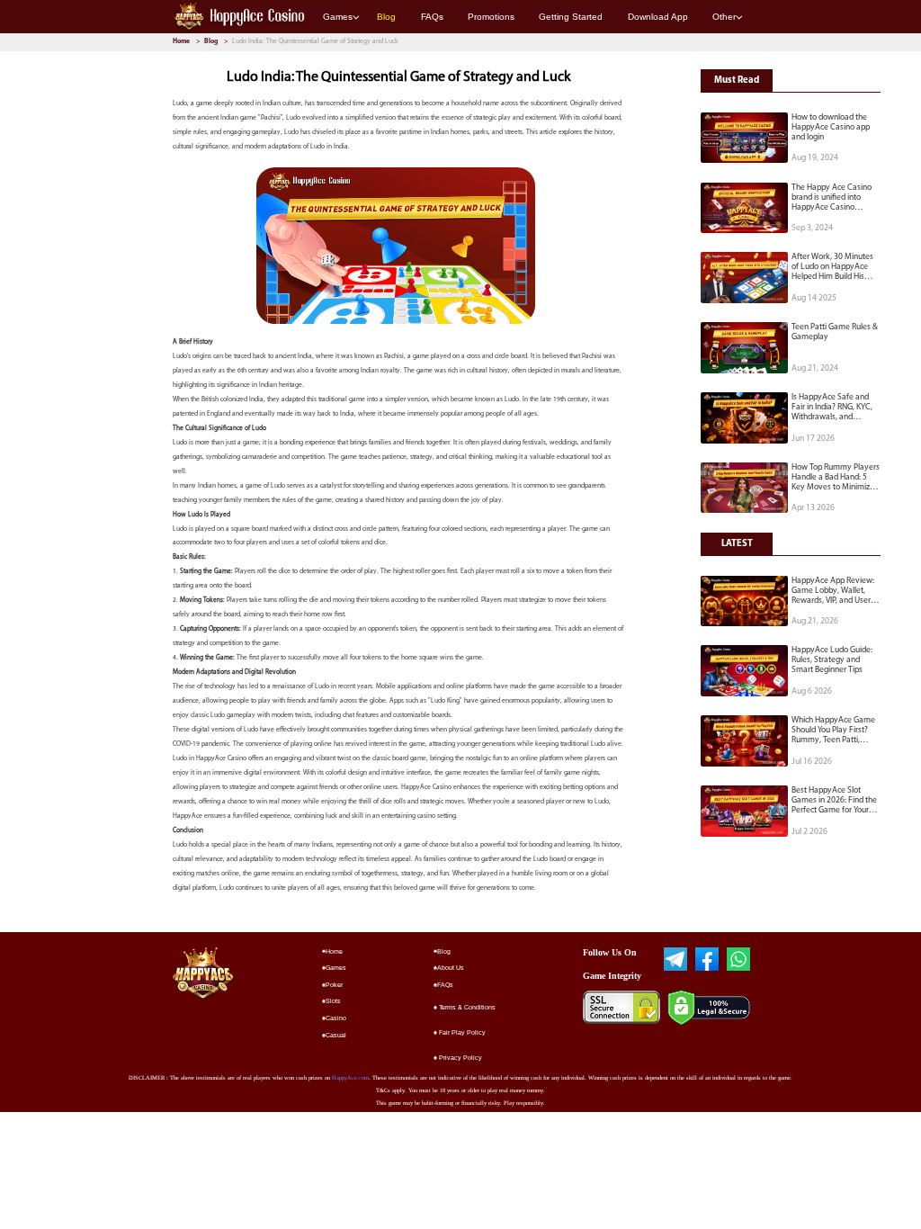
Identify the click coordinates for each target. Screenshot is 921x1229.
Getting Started (571, 17)
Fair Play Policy (461, 1032)
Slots (333, 1001)
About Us (450, 968)
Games (338, 17)
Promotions (491, 17)
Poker (334, 985)
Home (182, 41)
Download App (658, 17)
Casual (336, 1035)
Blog (386, 17)
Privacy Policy (459, 1058)
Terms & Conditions (466, 1007)
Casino (336, 1018)
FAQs (432, 17)
